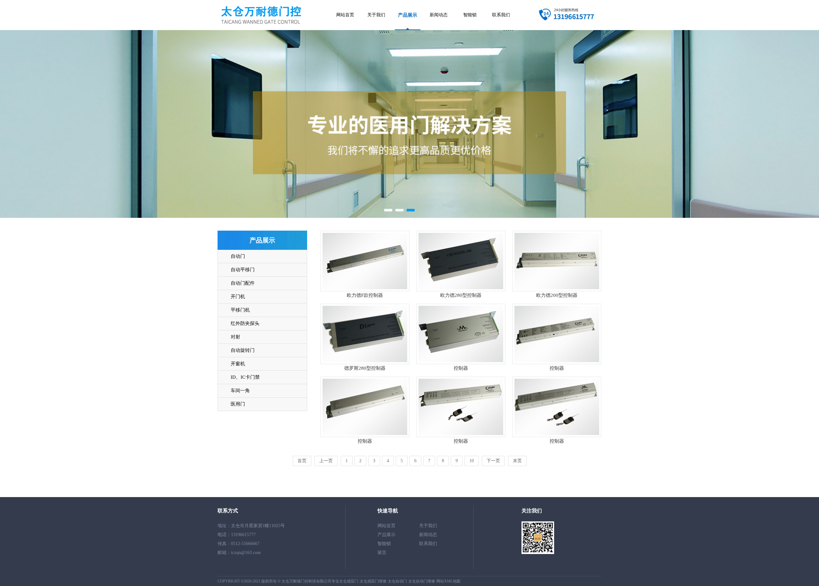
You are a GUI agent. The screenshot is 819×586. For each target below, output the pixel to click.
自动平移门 (243, 269)
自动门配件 (243, 283)
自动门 (238, 256)
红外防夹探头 (245, 323)
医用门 (238, 404)
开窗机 (238, 363)
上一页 (326, 460)
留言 (382, 552)
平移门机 (240, 310)
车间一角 (240, 390)
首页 (302, 460)
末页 (517, 460)
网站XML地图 (448, 581)
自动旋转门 (243, 350)
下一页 (493, 460)
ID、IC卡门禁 (245, 377)
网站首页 (345, 14)
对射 (235, 336)
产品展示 (407, 15)
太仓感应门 (348, 581)
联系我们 (501, 14)
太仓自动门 (397, 581)
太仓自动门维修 (421, 581)
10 (471, 460)
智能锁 (470, 14)
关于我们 (376, 14)
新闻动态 (439, 14)
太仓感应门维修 (373, 581)
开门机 (238, 296)
